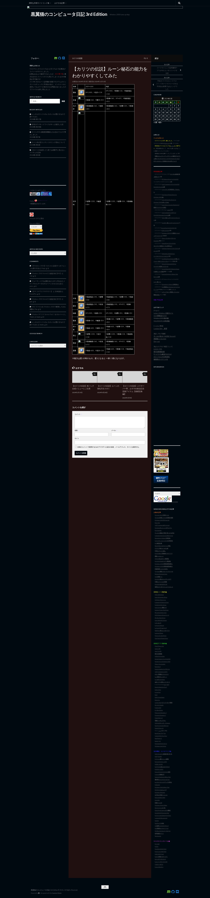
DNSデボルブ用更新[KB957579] (163, 553)
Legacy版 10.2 (157, 282)
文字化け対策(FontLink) (161, 795)
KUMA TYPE (158, 349)
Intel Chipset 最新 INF (161, 607)
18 (156, 116)
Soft (165, 684)
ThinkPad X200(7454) (160, 849)
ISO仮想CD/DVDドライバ (162, 825)
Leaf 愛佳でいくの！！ (161, 677)
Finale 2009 (158, 707)
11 (156, 113)
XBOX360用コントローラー (162, 630)
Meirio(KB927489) (160, 797)
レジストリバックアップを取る (163, 782)
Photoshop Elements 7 (161, 712)
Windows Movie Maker (161, 805)
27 (163, 119)
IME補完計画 (158, 543)
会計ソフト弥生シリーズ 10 (162, 682)
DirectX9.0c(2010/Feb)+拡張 (162, 772)
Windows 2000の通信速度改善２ (164, 566)
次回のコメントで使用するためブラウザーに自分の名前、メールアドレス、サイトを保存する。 (108, 447)
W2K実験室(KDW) (160, 316)
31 (178, 119)
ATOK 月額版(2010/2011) (162, 674)
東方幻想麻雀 (158, 653)
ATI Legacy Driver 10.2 (160, 612)
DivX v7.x (157, 700)
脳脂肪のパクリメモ (161, 359)
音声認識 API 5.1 (159, 833)
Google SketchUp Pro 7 (161, 687)
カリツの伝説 (77, 58)
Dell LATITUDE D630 (160, 859)
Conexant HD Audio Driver (162, 602)
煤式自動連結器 (159, 352)
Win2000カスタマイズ (161, 584)
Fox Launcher (158, 530)
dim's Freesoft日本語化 (162, 357)
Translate (175, 502)
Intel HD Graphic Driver (161, 597)
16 (175, 113)
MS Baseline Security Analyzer (163, 831)
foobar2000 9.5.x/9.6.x (161, 736)
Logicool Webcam (159, 625)
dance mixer (158, 689)
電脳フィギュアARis (160, 720)
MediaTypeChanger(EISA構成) (163, 810)
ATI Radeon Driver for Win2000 (170, 179)
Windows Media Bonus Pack (162, 787)
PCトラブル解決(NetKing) (163, 354)
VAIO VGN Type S (159, 854)
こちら (172, 146)
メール (114, 430)
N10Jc (156, 846)
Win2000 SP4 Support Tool (162, 813)
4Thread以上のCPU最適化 (162, 558)
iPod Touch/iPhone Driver (161, 638)
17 (178, 113)
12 (159, 113)
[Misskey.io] (55, 58)
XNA (156, 756)
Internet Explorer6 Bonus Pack (163, 777)
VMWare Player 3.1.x (160, 600)
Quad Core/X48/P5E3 (160, 851)
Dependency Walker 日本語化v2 (170, 284)
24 (178, 116)
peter (31, 286)
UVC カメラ (158, 623)
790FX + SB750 (159, 864)
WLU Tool (157, 522)
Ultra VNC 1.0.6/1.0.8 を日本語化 (164, 540)
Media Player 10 (159, 728)
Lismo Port (158, 692)
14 (167, 113)
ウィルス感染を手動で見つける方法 (164, 533)
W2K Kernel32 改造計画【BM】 (163, 754)
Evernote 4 (158, 666)
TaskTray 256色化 (159, 823)
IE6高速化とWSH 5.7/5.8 (161, 828)
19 (159, 116)
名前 (77, 430)
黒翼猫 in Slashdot (160, 339)
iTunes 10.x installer (160, 664)
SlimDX (160, 756)
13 (163, 113)
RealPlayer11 (158, 738)
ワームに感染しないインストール (164, 571)
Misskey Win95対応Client (162, 515)
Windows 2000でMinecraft (162, 520)
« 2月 (155, 122)
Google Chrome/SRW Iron (161, 725)
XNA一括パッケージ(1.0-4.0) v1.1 (171, 217)
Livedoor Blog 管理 (160, 329)
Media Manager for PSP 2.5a (162, 669)
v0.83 (168, 210)
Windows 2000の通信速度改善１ (164, 563)
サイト (77, 438)
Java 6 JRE (157, 648)
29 (171, 119)
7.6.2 (159, 730)
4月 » (160, 122)
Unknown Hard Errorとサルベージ (164, 535)
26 (159, 119)
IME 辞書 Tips (158, 576)
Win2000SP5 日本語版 (162, 321)
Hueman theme (56, 893)
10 (178, 109)
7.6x (164, 733)
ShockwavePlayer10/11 (161, 743)
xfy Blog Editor (159, 710)
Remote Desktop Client (161, 574)
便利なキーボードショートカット (164, 587)
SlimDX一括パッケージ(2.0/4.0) (170, 223)
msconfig (157, 800)
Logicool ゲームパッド (161, 628)
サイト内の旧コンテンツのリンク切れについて (48, 142)
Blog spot (157, 341)
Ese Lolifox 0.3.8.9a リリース (168, 228)
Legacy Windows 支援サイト (163, 313)
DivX (156, 694)
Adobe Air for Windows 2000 (162, 661)
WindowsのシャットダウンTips (163, 528)
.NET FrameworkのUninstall (162, 525)
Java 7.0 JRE (158, 651)
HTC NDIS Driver (159, 594)
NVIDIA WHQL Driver (160, 605)
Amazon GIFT (34, 218)
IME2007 (157, 784)
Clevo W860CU (159, 867)
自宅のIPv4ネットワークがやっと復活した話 (47, 124)
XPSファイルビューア (161, 790)
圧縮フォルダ (158, 802)
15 (171, 113)
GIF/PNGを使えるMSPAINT (162, 766)
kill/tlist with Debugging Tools (163, 815)
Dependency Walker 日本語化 (162, 538)
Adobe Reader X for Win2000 (162, 659)
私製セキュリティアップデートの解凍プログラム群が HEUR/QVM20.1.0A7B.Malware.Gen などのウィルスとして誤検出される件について (167, 158)
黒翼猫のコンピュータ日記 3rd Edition (69, 14)
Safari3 (156, 741)
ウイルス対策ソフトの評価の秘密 (164, 517)
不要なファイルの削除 (161, 581)
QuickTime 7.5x (159, 733)
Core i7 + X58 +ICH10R (161, 861)
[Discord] (63, 58)
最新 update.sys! (159, 556)
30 (175, 119)
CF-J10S (157, 844)
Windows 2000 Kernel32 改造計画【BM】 (46, 273)
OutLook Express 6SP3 (161, 761)
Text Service (158, 836)
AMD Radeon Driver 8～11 (162, 615)
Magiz (43, 268)
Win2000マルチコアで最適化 (163, 561)
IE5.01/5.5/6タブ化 (160, 808)
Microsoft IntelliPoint (160, 635)
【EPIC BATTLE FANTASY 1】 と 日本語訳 (46, 291)
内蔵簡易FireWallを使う (161, 569)
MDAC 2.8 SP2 (159, 764)
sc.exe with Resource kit (161, 818)
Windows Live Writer (160, 746)
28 (167, 119)
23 (175, 116)
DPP (168, 684)
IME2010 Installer (160, 656)
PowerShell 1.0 (159, 718)
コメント (78, 414)
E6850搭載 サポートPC (161, 856)
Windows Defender (160, 792)
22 (171, 116)
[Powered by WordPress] (39, 893)
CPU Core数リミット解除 (162, 759)
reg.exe (157, 820)
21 (167, 116)
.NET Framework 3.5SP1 (161, 671)
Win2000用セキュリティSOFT (163, 579)
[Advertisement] (167, 405)
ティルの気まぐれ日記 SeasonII (165, 336)
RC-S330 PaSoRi (159, 705)
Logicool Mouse (159, 633)
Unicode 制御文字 (159, 774)
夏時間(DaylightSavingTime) (162, 779)
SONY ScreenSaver (159, 697)
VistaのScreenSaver (160, 679)
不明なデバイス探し (160, 551)
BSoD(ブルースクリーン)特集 (163, 545)
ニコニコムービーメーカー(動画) (164, 702)
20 (163, 116)
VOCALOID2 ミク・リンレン (162, 723)
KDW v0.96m (165, 230)
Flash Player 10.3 (159, 646)
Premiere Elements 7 (160, 715)
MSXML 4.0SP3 (159, 769)
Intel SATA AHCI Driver (161, 620)
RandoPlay (33, 294)
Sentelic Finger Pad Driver (162, 610)
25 (156, 119)
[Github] (59, 58)
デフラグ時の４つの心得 (161, 548)
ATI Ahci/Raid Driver (160, 617)
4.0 (160, 741)
